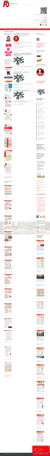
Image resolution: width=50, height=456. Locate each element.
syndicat (23, 50)
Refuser (41, 453)
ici (43, 165)
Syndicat (14, 29)
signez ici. (37, 52)
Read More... (32, 87)
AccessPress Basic (14, 453)
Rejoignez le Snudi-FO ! (44, 22)
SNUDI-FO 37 (13, 3)
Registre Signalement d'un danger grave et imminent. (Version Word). (41, 201)
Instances (30, 29)
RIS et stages (9, 29)
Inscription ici (38, 47)
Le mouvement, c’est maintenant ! (21, 90)
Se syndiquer (38, 29)
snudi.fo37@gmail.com (44, 21)
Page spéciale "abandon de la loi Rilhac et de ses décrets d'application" (40, 344)
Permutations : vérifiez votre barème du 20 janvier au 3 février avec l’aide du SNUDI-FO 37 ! (23, 54)
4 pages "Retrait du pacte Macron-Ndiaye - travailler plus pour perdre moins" (8, 376)
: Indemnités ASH (40, 298)
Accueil (5, 29)
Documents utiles (24, 29)
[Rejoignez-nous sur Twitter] (43, 25)
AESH (34, 29)
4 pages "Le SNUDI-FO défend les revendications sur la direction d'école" (40, 285)
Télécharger (38, 56)
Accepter (36, 453)
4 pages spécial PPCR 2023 (39, 327)
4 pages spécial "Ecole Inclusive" (40, 444)
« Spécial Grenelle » (6, 341)
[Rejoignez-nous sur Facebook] (41, 25)
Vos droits (19, 29)
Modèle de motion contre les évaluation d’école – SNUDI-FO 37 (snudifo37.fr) (41, 211)
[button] (48, 446)
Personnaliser (46, 453)
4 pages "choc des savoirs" (7, 359)
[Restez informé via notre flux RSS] (46, 25)
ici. (36, 35)
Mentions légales (38, 221)
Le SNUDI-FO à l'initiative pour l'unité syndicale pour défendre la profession (8, 177)
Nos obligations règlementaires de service (40, 254)
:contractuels (39, 311)
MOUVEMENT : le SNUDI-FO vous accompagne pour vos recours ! (21, 34)
